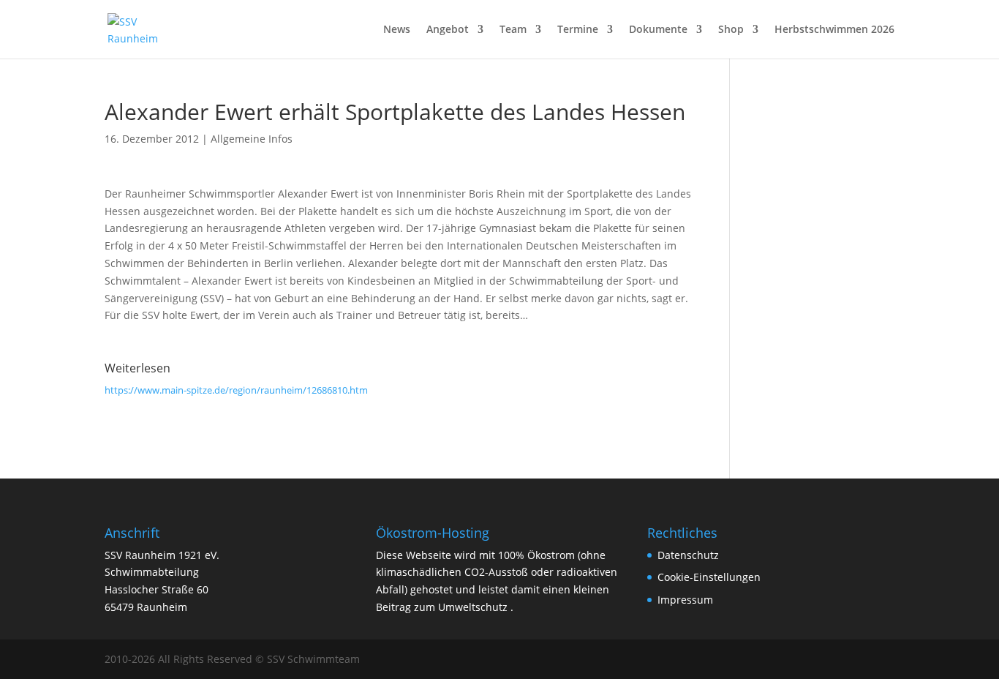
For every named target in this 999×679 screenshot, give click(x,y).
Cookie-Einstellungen (709, 577)
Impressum (685, 600)
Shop (731, 30)
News (396, 30)
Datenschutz (688, 555)
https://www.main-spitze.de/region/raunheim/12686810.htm (236, 390)
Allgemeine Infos (252, 139)
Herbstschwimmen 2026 (834, 30)
